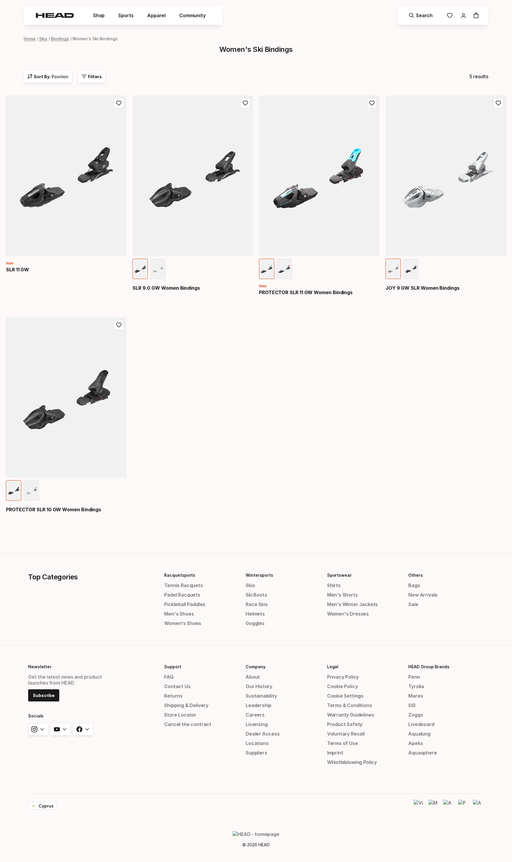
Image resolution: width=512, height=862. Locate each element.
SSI (411, 705)
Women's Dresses (348, 614)
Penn (414, 677)
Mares (415, 696)
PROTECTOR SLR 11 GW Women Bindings (306, 292)
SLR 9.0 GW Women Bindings (166, 288)
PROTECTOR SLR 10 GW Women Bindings (53, 509)
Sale (413, 604)
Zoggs (415, 715)
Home (30, 38)
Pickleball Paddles (184, 604)
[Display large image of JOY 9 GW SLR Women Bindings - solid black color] (411, 269)
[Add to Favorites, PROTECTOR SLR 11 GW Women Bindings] (372, 103)
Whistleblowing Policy (352, 762)
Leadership (258, 705)
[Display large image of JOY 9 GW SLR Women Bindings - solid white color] (393, 269)
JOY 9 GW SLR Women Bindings (422, 288)
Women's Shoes (182, 623)
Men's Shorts (342, 595)
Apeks (415, 743)
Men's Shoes (179, 614)
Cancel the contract (187, 724)
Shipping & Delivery (186, 705)
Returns (173, 696)
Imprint (335, 753)
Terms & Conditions (349, 705)
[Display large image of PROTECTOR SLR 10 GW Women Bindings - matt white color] (31, 490)
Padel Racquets (182, 595)
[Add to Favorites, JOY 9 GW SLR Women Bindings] (498, 103)
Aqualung (419, 734)
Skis (43, 38)
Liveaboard (421, 724)
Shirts (334, 585)
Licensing (257, 724)
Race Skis (257, 604)
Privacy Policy (343, 677)
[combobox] (48, 76)
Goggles (255, 623)
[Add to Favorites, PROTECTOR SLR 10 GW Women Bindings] (118, 325)
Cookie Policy (342, 686)
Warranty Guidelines (350, 715)
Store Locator (180, 715)
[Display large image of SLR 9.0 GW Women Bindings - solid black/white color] (140, 269)
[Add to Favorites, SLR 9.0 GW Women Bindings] (245, 103)
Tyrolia (416, 686)
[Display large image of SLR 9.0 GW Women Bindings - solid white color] (158, 269)
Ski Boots (256, 595)
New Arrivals (423, 595)
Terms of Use (342, 743)
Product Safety (345, 724)
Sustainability (261, 696)
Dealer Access (263, 734)
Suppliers (256, 753)
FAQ (168, 677)
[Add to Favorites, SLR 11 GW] (118, 103)
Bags (414, 585)
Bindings (60, 38)
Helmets (255, 614)
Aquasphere (422, 753)
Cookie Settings (345, 696)
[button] (99, 15)
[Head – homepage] (55, 15)
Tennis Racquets (183, 585)
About (253, 677)
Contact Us (177, 686)
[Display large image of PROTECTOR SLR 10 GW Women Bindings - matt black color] (13, 490)
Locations (257, 743)
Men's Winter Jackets (352, 604)
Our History (259, 686)
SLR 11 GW (17, 270)
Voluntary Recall (346, 734)
